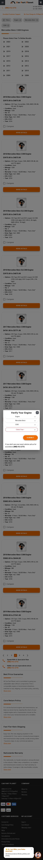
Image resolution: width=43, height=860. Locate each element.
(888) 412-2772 (18, 447)
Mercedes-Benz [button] (20, 420)
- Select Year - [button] (19, 429)
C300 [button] (17, 424)
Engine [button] (17, 416)
